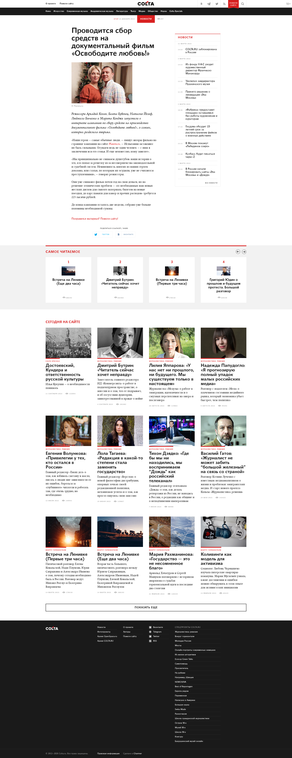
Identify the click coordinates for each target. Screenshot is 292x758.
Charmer (138, 754)
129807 (121, 501)
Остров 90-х (180, 723)
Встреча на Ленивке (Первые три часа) (172, 281)
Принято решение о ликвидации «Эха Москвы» (198, 94)
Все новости (211, 183)
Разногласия (181, 714)
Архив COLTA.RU (105, 641)
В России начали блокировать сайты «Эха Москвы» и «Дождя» (200, 172)
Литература (122, 11)
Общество (153, 11)
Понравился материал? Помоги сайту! (94, 218)
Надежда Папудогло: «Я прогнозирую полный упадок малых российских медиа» (223, 374)
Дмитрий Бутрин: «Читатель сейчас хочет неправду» (115, 370)
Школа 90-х (180, 732)
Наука (164, 11)
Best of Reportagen (184, 687)
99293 (224, 406)
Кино (48, 11)
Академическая (101, 11)
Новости (146, 19)
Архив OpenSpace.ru (107, 636)
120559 (174, 594)
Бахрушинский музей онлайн (189, 741)
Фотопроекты (103, 632)
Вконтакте (158, 627)
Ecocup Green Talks (184, 659)
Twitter (156, 636)
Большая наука (182, 705)
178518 (172, 298)
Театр (133, 11)
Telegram (157, 632)
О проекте (51, 4)
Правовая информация (108, 754)
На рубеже (180, 673)
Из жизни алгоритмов (185, 655)
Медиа (142, 11)
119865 (174, 406)
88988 (171, 507)
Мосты (178, 645)
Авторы (126, 632)
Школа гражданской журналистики (192, 718)
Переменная (181, 696)
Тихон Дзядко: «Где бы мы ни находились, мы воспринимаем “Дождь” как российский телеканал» (169, 467)
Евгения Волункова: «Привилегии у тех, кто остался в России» (66, 460)
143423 (222, 497)
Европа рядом (181, 691)
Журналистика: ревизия (109, 361)
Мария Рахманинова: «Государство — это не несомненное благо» (171, 561)
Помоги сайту (67, 4)
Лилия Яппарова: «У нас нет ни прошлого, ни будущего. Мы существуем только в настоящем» (171, 374)
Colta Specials (175, 11)
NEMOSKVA (180, 682)
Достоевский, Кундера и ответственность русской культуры (65, 372)
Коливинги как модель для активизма (216, 559)
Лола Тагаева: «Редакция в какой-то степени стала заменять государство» (120, 462)
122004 (72, 394)
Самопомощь (181, 664)
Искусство (59, 11)
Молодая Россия (183, 641)
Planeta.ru (78, 106)
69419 (225, 593)
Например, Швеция (184, 677)
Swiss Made (180, 709)
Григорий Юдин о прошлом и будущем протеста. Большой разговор (223, 285)
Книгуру (179, 737)
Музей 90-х (180, 728)
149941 (69, 500)
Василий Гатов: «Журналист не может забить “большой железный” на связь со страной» (223, 462)
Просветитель (181, 668)
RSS (155, 641)
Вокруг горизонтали (56, 550)
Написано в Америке (185, 700)
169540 (224, 298)
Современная (77, 11)
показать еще (146, 607)
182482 (120, 298)
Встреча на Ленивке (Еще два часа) (68, 281)
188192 (69, 298)
